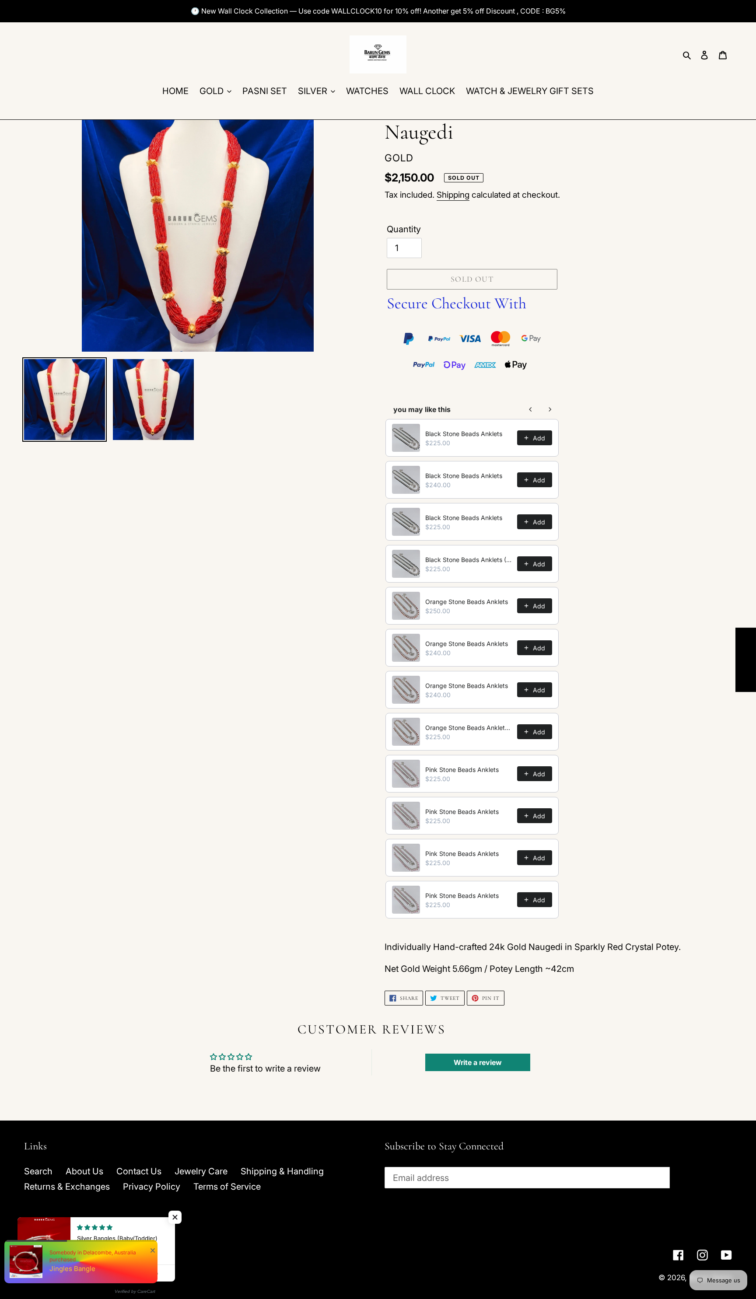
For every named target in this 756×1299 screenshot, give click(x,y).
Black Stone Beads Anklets (463, 433)
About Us (84, 1171)
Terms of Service (227, 1186)
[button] (175, 1217)
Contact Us (138, 1171)
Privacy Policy (151, 1186)
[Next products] (550, 409)
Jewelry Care (201, 1171)
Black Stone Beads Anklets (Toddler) (468, 559)
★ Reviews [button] (746, 660)
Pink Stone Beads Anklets (462, 769)
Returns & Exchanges (67, 1186)
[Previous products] (530, 409)
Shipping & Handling (282, 1171)
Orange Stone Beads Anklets (466, 601)
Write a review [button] (478, 1062)
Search (38, 1171)
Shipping (453, 195)
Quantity (404, 229)
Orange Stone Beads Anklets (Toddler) (468, 727)
